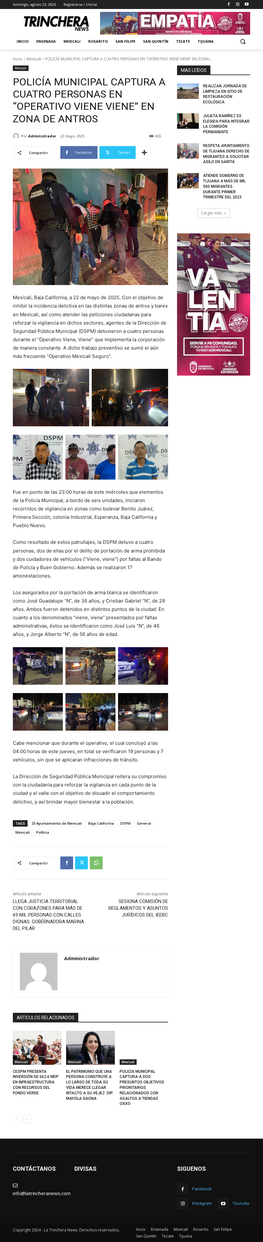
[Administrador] (17, 136)
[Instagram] (237, 4)
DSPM (125, 823)
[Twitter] (81, 862)
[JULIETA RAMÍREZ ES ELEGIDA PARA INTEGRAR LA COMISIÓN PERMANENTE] (188, 121)
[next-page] (27, 1119)
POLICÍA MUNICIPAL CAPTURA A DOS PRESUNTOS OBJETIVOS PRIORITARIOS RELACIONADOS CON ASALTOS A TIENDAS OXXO (142, 1087)
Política (42, 832)
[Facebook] (229, 4)
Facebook (202, 1188)
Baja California (101, 823)
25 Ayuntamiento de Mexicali (56, 823)
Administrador (42, 136)
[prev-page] (17, 1119)
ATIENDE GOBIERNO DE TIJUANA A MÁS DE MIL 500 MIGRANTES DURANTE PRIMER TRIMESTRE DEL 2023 (224, 186)
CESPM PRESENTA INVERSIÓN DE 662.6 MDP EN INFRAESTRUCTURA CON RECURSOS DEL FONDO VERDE (36, 1082)
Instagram (202, 1203)
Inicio (17, 59)
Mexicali (34, 59)
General (144, 823)
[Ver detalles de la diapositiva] (175, 23)
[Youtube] (246, 4)
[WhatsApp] (96, 862)
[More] (144, 152)
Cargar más (211, 213)
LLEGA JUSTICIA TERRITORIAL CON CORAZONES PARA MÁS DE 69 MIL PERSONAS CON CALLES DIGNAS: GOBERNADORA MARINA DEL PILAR (48, 915)
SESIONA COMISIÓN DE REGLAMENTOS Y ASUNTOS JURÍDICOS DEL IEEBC (138, 908)
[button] (242, 41)
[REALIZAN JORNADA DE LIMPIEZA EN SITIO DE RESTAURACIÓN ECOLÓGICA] (188, 91)
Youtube (241, 1203)
